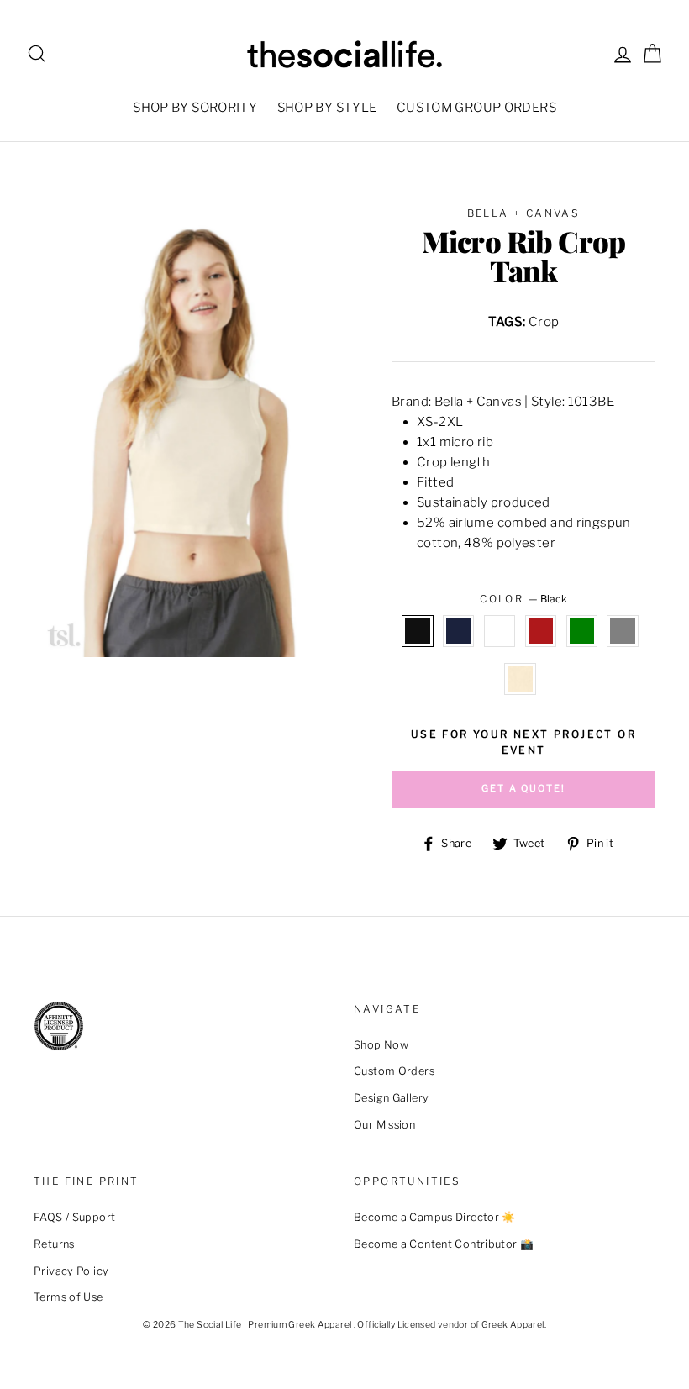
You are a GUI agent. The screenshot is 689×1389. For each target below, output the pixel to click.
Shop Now (381, 1045)
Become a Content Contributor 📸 (444, 1244)
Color (523, 598)
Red (541, 631)
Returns (54, 1244)
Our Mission (384, 1124)
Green (582, 631)
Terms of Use (68, 1297)
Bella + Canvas (524, 213)
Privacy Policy (71, 1271)
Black (418, 631)
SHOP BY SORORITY (195, 107)
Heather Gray (623, 631)
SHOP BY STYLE (327, 107)
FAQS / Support (74, 1217)
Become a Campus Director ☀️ (435, 1217)
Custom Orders (394, 1071)
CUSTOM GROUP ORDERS (476, 107)
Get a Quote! (523, 788)
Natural (520, 679)
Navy (459, 631)
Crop (544, 321)
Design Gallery (391, 1098)
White (500, 631)
